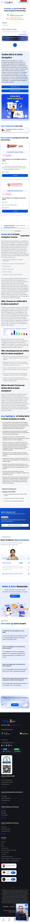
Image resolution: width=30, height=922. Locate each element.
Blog (2, 844)
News (2, 846)
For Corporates (5, 852)
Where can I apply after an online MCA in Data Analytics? (13, 665)
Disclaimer (5, 906)
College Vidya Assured (14, 37)
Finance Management (6, 780)
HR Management (5, 784)
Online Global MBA (5, 798)
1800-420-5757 (6, 751)
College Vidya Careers (7, 856)
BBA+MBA (3, 813)
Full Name (4, 23)
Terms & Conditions (15, 906)
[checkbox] (4, 38)
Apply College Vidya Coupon (9, 29)
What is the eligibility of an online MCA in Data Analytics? (13, 647)
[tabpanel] (15, 658)
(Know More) (20, 37)
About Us (3, 842)
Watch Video (14, 87)
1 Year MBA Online (5, 800)
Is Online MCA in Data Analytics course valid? (13, 631)
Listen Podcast (14, 90)
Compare (15, 175)
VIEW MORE (14, 704)
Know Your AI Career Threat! (15, 525)
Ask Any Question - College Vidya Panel (11, 858)
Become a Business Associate (8, 850)
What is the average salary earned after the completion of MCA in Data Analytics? (14, 679)
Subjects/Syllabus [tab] (21, 225)
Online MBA (4, 796)
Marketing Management (7, 782)
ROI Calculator (4, 848)
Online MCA (11, 230)
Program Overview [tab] (9, 225)
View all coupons (23, 34)
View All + (4, 787)
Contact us (4, 854)
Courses (6, 230)
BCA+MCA (3, 811)
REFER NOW (14, 596)
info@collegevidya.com (7, 742)
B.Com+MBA (4, 815)
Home (2, 230)
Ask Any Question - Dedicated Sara (10, 861)
